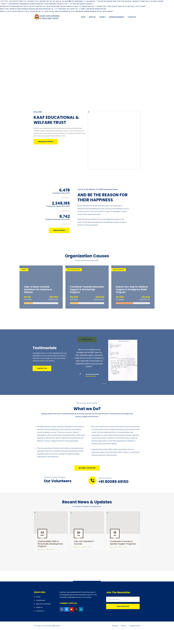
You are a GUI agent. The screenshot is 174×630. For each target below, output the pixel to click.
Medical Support (118, 270)
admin (42, 549)
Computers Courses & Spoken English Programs (123, 542)
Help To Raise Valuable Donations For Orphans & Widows (38, 289)
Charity (23, 270)
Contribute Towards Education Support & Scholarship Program (87, 289)
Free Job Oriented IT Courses (84, 542)
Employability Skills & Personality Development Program (50, 544)
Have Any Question (105, 478)
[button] (46, 141)
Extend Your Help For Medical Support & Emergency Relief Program (132, 289)
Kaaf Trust (56, 626)
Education (51, 549)
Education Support (73, 270)
